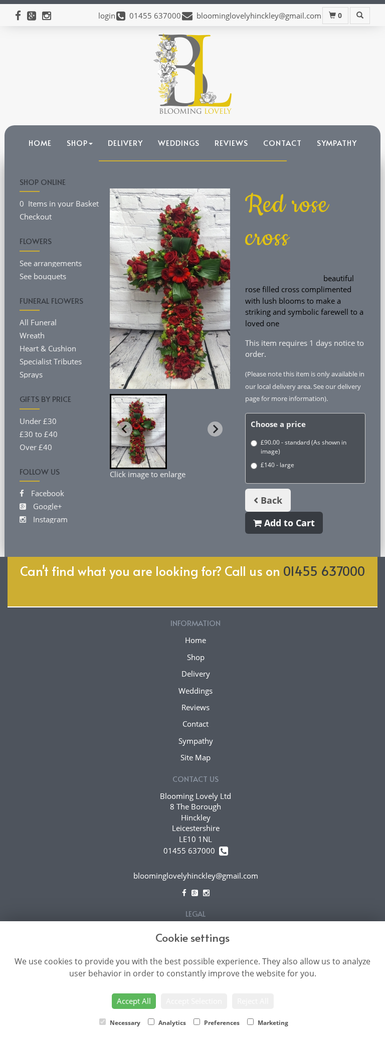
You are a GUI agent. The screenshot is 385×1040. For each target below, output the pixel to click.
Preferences (221, 1022)
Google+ (46, 506)
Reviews (231, 142)
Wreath (32, 335)
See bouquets (43, 276)
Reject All (253, 1001)
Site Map (195, 757)
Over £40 (36, 447)
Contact (282, 142)
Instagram (49, 519)
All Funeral (38, 322)
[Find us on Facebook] (21, 16)
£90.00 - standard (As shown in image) (303, 447)
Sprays (31, 374)
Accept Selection (194, 1001)
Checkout (36, 217)
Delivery (125, 142)
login (106, 16)
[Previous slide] (124, 429)
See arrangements (51, 263)
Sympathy (337, 142)
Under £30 (38, 421)
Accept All (134, 1001)
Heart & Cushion (48, 348)
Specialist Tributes (51, 361)
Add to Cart (288, 523)
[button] (138, 431)
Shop (77, 142)
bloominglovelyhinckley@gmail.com (195, 876)
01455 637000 (324, 570)
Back (270, 500)
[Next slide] (215, 429)
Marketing (272, 1022)
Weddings (179, 142)
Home (40, 142)
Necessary (124, 1022)
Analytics (171, 1022)
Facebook (46, 493)
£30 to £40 (39, 434)
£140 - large (277, 465)
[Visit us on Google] (34, 16)
